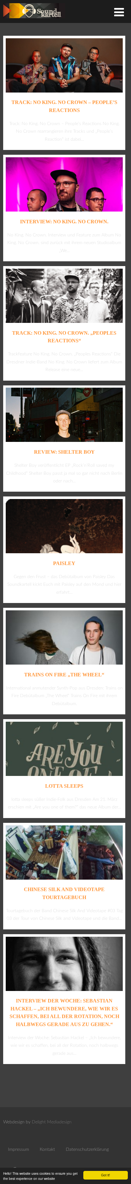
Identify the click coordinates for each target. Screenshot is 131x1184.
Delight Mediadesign (52, 1122)
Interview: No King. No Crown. (64, 221)
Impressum (18, 1149)
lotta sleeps (64, 786)
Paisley (64, 563)
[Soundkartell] (34, 20)
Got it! (105, 1175)
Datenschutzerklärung (87, 1149)
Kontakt (47, 1149)
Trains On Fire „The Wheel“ (64, 674)
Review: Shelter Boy (64, 452)
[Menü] (119, 13)
